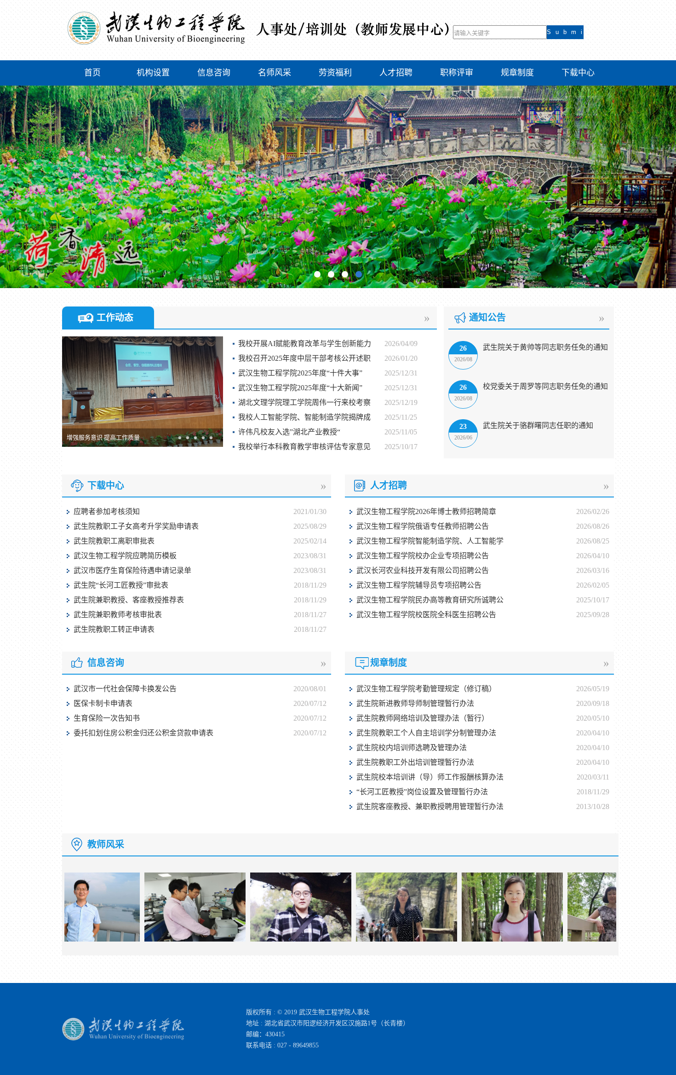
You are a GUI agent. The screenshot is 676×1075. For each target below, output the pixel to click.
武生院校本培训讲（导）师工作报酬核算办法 (430, 777)
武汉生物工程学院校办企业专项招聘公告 (422, 556)
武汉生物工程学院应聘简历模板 (125, 556)
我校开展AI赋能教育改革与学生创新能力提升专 (302, 345)
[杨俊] (590, 939)
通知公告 (487, 317)
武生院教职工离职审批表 (114, 541)
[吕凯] (167, 939)
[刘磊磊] (272, 939)
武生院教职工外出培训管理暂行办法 (415, 762)
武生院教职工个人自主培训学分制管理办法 (426, 733)
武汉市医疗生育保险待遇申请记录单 (132, 570)
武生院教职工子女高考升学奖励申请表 (136, 526)
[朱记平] (484, 939)
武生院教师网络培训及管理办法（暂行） (422, 718)
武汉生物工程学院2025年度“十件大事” (300, 373)
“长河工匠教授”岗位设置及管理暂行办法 (422, 792)
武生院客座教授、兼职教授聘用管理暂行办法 (430, 806)
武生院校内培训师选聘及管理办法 (411, 747)
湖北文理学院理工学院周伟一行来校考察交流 (302, 404)
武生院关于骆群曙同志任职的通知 (538, 425)
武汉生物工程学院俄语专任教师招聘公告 (422, 526)
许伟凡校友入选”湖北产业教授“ (289, 432)
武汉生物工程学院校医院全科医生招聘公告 (426, 614)
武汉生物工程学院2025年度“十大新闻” (300, 388)
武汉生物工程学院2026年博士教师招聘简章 (426, 511)
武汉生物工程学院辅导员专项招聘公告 (418, 585)
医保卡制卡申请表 (103, 703)
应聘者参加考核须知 (107, 511)
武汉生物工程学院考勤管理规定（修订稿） (426, 689)
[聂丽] (378, 939)
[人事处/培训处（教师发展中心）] (258, 43)
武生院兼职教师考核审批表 (118, 614)
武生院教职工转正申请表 (114, 629)
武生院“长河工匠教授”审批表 (121, 585)
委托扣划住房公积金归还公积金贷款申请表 (143, 733)
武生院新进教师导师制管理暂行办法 (415, 703)
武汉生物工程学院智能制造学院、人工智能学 (430, 541)
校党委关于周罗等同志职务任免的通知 (545, 386)
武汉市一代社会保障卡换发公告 (125, 689)
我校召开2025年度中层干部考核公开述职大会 (302, 360)
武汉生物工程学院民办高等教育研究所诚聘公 (430, 600)
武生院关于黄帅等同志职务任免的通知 (545, 347)
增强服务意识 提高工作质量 (103, 437)
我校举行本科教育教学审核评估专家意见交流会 (302, 448)
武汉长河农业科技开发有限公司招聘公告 (422, 570)
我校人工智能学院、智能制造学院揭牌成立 (302, 419)
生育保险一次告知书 (107, 718)
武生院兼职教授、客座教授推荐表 (129, 600)
